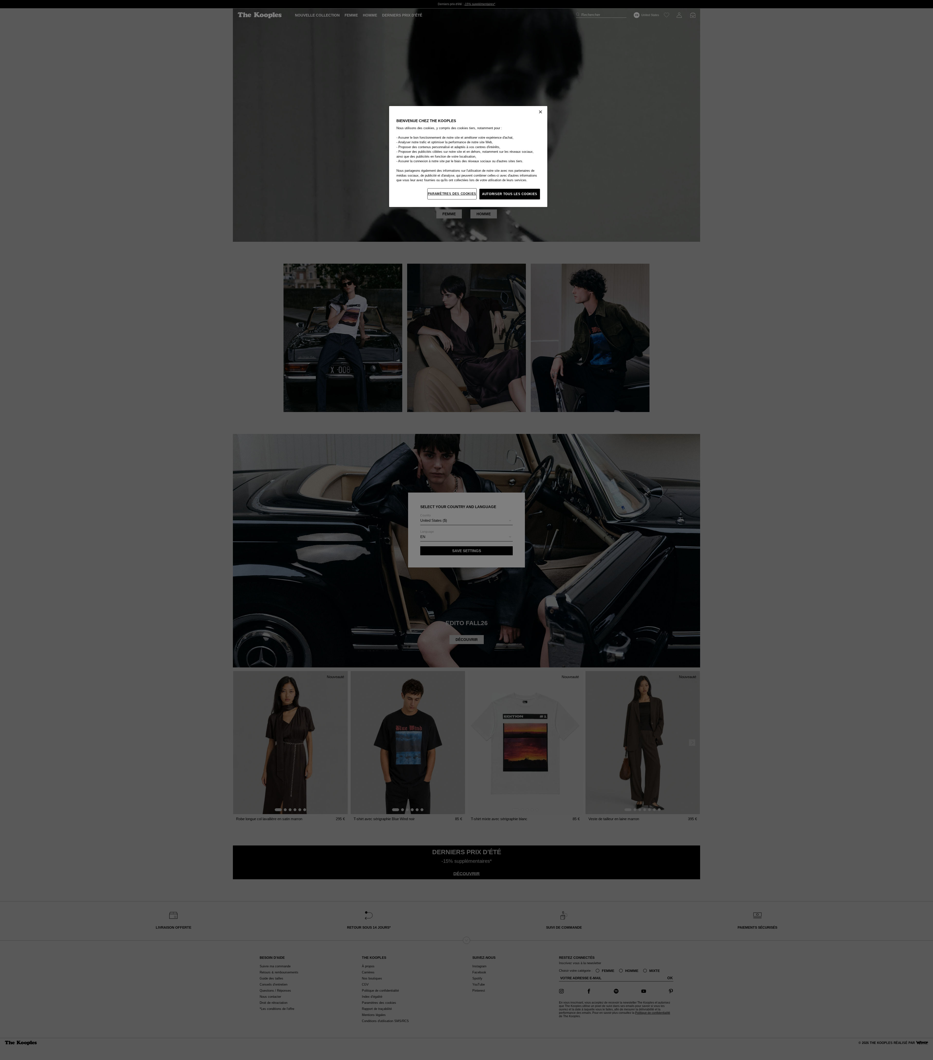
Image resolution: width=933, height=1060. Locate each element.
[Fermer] (540, 112)
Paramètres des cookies (452, 194)
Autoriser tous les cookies (509, 194)
